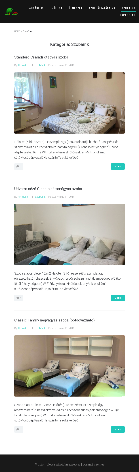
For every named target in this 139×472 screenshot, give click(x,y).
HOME (17, 31)
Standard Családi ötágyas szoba (41, 57)
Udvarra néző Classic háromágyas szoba (48, 189)
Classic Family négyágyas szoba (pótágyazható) (54, 320)
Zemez (100, 464)
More (118, 166)
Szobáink (40, 65)
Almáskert (23, 65)
